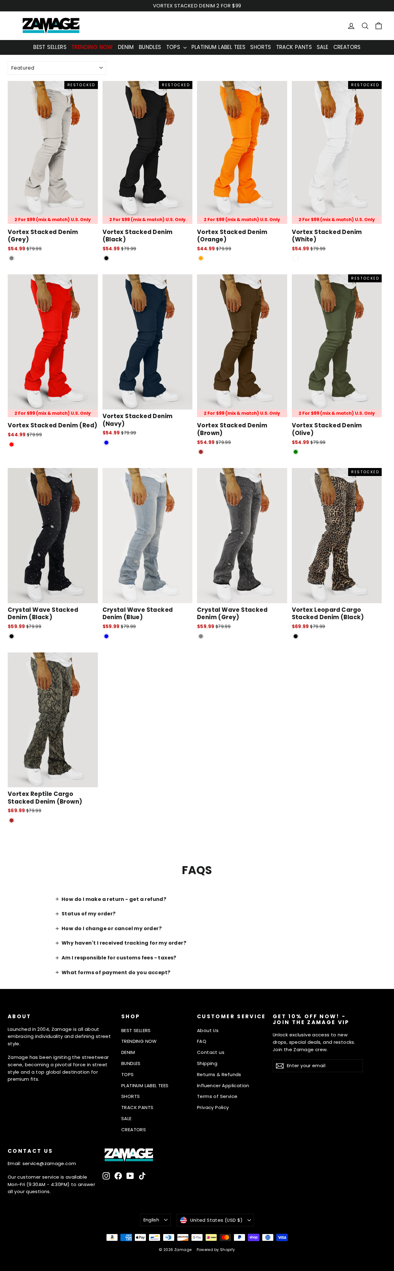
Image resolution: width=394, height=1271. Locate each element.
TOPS (174, 47)
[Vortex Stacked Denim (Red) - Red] (11, 444)
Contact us (210, 1052)
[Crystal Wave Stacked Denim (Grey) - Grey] (200, 636)
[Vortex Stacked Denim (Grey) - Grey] (11, 258)
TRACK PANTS (294, 47)
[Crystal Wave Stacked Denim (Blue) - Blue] (106, 636)
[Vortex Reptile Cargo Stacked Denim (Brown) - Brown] (11, 820)
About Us (208, 1030)
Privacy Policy (213, 1107)
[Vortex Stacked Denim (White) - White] (295, 258)
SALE (322, 47)
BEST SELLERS (49, 47)
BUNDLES (150, 47)
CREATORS (347, 47)
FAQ (201, 1041)
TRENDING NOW (92, 47)
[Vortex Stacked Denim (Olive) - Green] (295, 451)
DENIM (126, 47)
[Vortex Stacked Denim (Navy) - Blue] (106, 442)
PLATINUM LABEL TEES (218, 47)
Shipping (207, 1063)
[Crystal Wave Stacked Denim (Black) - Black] (11, 636)
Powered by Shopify (216, 1249)
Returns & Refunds (219, 1074)
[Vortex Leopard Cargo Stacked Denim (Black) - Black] (295, 636)
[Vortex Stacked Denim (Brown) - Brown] (200, 451)
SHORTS (260, 47)
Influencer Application (223, 1085)
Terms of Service (217, 1096)
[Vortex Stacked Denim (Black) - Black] (106, 258)
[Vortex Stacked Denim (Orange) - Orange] (200, 258)
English (151, 1220)
